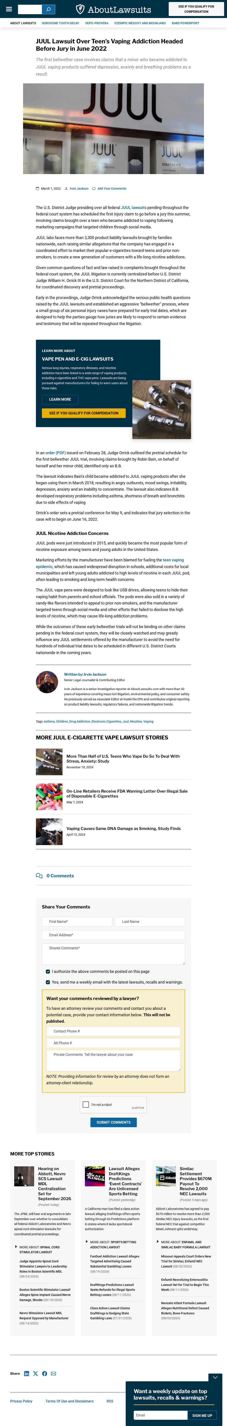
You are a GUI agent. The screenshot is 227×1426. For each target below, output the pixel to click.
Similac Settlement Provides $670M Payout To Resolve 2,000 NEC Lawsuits (196, 1181)
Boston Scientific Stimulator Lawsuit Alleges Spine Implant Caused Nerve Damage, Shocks (45, 1295)
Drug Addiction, (80, 721)
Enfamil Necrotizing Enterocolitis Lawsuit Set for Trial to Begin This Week (185, 1285)
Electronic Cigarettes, (107, 721)
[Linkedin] (26, 1373)
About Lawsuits (23, 23)
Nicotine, (136, 721)
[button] (196, 9)
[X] (35, 1373)
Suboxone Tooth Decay (60, 23)
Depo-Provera (96, 23)
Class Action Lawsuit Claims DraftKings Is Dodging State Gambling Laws (110, 1313)
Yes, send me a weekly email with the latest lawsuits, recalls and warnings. (117, 982)
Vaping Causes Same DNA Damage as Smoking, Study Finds (124, 828)
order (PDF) (55, 452)
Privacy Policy (21, 1401)
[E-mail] (53, 1373)
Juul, (126, 721)
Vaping (148, 721)
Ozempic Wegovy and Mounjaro (140, 23)
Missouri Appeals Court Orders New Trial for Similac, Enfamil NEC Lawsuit (186, 1261)
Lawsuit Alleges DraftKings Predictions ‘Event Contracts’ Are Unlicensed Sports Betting (125, 1181)
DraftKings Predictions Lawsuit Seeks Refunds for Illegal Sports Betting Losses (112, 1290)
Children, (62, 721)
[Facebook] (44, 1373)
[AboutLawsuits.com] (113, 9)
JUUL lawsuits (134, 207)
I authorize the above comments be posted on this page (101, 971)
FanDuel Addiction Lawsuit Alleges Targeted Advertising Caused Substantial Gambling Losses (114, 1261)
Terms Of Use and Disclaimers (69, 1401)
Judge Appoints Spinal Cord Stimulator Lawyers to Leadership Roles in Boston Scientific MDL (43, 1266)
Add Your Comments (112, 188)
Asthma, (49, 721)
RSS (110, 1401)
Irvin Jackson (79, 188)
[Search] (48, 9)
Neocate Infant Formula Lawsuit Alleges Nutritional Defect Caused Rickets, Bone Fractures (185, 1308)
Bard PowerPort (185, 23)
